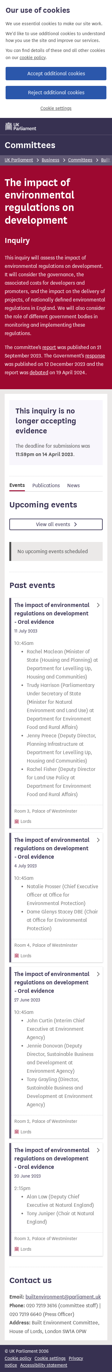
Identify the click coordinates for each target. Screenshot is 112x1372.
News (73, 485)
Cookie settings (56, 108)
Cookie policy (18, 1358)
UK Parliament (19, 160)
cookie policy (32, 57)
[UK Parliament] (21, 126)
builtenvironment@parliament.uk (63, 1297)
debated (39, 373)
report (49, 347)
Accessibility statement (43, 1365)
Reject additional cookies (56, 93)
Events (17, 485)
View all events (53, 524)
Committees (30, 145)
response (95, 356)
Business (50, 160)
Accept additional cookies (56, 74)
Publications (46, 485)
